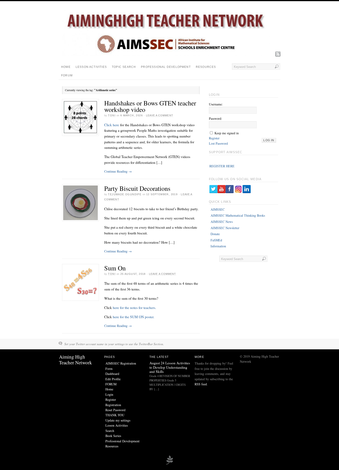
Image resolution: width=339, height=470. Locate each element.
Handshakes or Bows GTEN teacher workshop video (150, 106)
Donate (215, 234)
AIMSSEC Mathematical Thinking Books (238, 215)
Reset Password (115, 410)
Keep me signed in (226, 133)
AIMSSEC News (222, 221)
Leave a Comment (159, 115)
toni (112, 115)
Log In (268, 140)
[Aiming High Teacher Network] (166, 54)
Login (109, 394)
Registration (113, 405)
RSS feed (201, 384)
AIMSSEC (218, 209)
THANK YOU (114, 415)
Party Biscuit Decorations (137, 188)
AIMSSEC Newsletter (225, 228)
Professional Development (166, 67)
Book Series (113, 436)
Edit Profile (113, 379)
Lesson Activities (91, 67)
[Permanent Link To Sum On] (80, 282)
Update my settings (117, 420)
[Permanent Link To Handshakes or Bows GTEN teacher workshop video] (80, 117)
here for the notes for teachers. (134, 307)
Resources (206, 67)
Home (66, 67)
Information (218, 246)
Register (214, 138)
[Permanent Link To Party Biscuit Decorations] (80, 202)
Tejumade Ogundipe (124, 194)
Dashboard (112, 373)
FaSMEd (216, 240)
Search (109, 430)
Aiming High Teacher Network (75, 359)
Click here (112, 125)
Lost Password (218, 143)
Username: (216, 104)
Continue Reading (118, 171)
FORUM (67, 75)
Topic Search (124, 67)
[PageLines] (169, 464)
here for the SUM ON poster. (133, 316)
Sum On (115, 267)
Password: (215, 118)
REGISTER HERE (222, 166)
